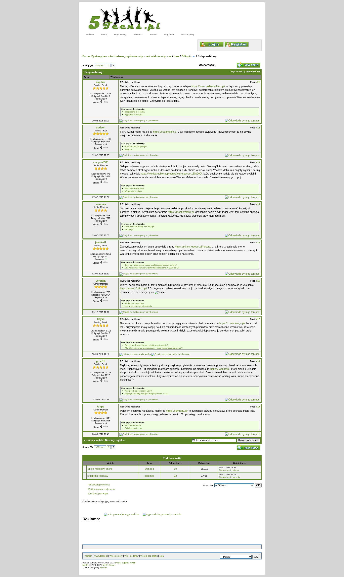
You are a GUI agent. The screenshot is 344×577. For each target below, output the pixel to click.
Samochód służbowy (134, 188)
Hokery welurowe (220, 368)
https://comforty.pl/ (177, 410)
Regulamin (169, 34)
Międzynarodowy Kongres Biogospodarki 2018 (146, 394)
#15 (258, 242)
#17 (258, 319)
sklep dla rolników (97, 475)
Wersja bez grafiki (149, 556)
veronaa (101, 280)
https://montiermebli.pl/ (181, 211)
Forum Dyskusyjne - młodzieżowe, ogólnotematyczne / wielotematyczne (126, 56)
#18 (258, 361)
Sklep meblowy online (99, 468)
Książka (128, 149)
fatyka (100, 319)
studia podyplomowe (134, 303)
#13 (258, 162)
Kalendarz (138, 34)
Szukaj (104, 34)
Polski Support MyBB (125, 562)
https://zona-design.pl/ (232, 323)
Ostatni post (225, 470)
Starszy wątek (94, 440)
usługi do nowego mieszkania (138, 306)
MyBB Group (109, 565)
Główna (90, 34)
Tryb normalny (252, 71)
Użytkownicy (120, 34)
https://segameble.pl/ (165, 131)
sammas (101, 204)
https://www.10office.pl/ (133, 288)
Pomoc (153, 34)
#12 (258, 127)
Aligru (101, 406)
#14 (258, 204)
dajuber (100, 82)
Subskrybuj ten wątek (98, 493)
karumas (149, 475)
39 (175, 468)
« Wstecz (100, 65)
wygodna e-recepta (134, 114)
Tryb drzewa (237, 71)
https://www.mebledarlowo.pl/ (208, 86)
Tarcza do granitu (133, 425)
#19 (258, 406)
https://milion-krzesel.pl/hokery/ (193, 246)
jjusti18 (100, 361)
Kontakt (88, 556)
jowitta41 (100, 242)
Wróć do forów (131, 556)
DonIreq (149, 468)
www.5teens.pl (101, 556)
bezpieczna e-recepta (135, 112)
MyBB (85, 565)
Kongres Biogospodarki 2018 (138, 391)
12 (175, 475)
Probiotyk (129, 229)
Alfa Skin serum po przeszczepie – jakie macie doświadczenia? (154, 348)
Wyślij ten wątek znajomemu (101, 489)
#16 (258, 281)
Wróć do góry (116, 556)
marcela (236, 477)
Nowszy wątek (113, 440)
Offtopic (186, 56)
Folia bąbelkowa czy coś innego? (140, 227)
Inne (176, 56)
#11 (258, 82)
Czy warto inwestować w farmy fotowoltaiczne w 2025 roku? (152, 268)
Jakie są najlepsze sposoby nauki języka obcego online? (151, 265)
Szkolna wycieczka (133, 428)
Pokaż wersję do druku (99, 484)
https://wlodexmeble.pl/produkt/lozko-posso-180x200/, (172, 173)
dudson (100, 127)
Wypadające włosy (133, 191)
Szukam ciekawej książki (136, 146)
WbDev (103, 567)
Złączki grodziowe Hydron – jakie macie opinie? (146, 345)
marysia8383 (100, 162)
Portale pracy (187, 34)
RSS (161, 556)
